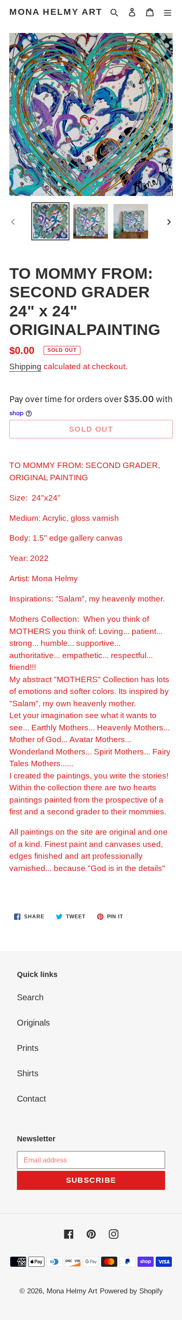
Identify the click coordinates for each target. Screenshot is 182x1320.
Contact (31, 1098)
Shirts (28, 1073)
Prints (28, 1048)
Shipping (25, 366)
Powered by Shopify (131, 1291)
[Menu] (167, 11)
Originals (33, 1022)
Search (30, 997)
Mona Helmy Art (55, 11)
